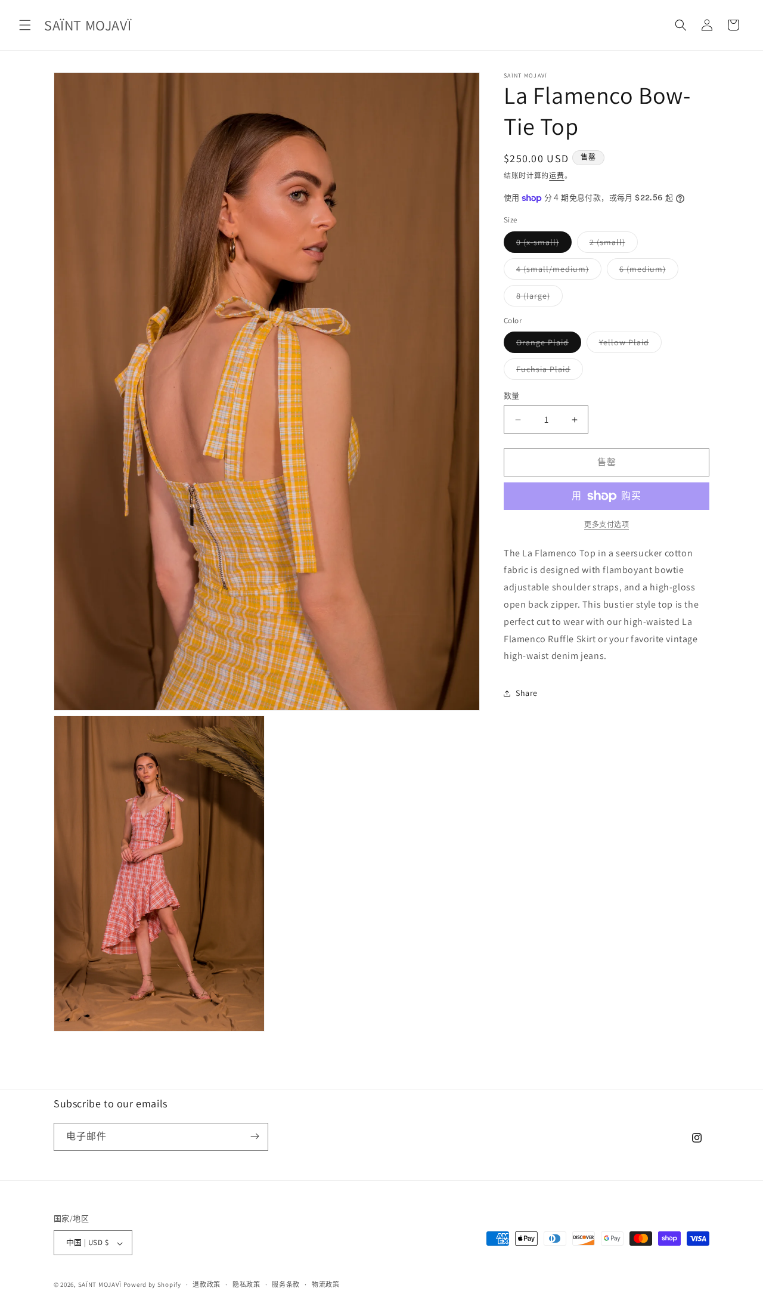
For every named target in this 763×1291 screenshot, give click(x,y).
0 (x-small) (541, 244)
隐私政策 (246, 1284)
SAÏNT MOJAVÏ (100, 1285)
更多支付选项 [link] (606, 524)
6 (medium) (646, 271)
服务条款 (286, 1284)
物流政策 (326, 1284)
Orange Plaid (546, 345)
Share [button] (527, 693)
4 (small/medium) (556, 271)
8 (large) (537, 298)
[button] (25, 25)
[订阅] (254, 1136)
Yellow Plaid (628, 345)
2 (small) (612, 244)
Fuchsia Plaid (547, 372)
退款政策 (207, 1284)
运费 (556, 175)
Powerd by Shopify (152, 1285)
